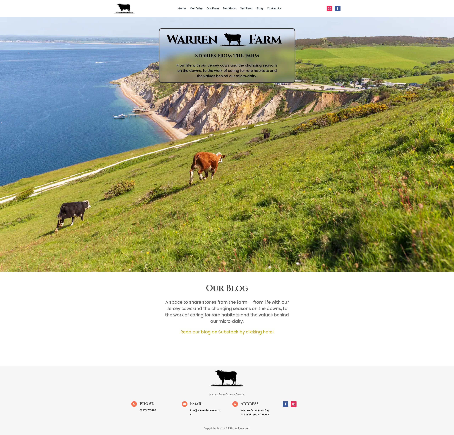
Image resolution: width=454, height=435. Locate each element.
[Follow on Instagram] (329, 8)
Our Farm (212, 8)
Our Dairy (196, 8)
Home (182, 8)
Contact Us (274, 8)
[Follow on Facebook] (337, 8)
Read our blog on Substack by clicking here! (227, 332)
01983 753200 (148, 410)
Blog (259, 8)
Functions (229, 8)
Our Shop (246, 8)
